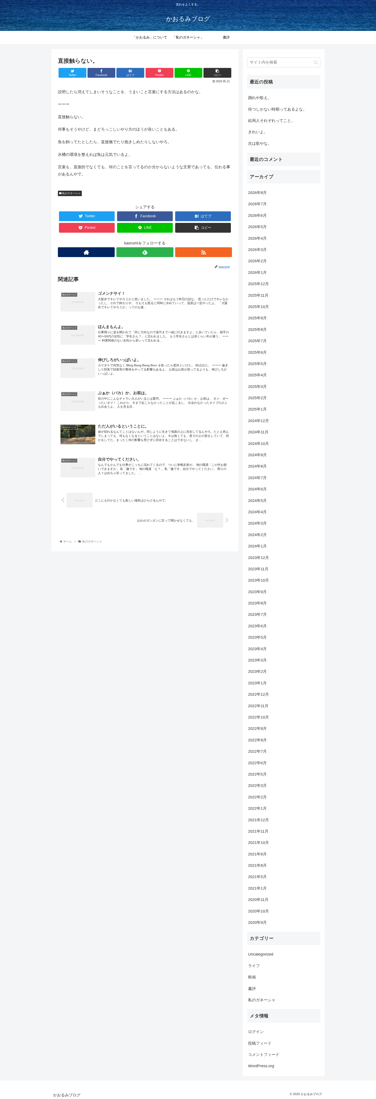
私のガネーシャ (71, 193)
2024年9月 (257, 455)
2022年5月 (257, 774)
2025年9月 (257, 318)
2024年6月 (257, 489)
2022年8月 (257, 740)
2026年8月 (257, 192)
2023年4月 (257, 649)
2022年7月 (257, 751)
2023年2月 (257, 671)
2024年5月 (257, 500)
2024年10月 (258, 443)
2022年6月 (257, 763)
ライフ (254, 966)
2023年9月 (257, 592)
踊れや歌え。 (260, 98)
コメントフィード (263, 1054)
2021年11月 (258, 831)
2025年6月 (257, 352)
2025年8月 (257, 329)
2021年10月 (258, 842)
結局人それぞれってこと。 (271, 120)
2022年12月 (258, 694)
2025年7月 (257, 341)
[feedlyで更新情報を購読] (144, 252)
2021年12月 (258, 820)
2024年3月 (257, 523)
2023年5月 (257, 637)
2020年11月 (258, 899)
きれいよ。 (258, 132)
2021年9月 (257, 854)
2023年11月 (258, 569)
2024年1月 (257, 546)
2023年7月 (257, 614)
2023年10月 (258, 580)
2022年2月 (257, 797)
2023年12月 (258, 557)
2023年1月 (257, 683)
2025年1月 (257, 409)
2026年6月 (257, 215)
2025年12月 (258, 284)
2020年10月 (258, 911)
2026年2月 (257, 261)
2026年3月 (257, 249)
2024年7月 (257, 478)
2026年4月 (257, 238)
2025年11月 (258, 295)
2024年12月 (258, 421)
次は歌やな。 (260, 143)
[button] (316, 62)
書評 (252, 988)
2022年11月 (258, 706)
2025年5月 (257, 364)
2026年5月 (257, 227)
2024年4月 (257, 512)
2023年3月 (257, 660)
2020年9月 (257, 922)
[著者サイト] (86, 252)
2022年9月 (257, 728)
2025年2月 (257, 398)
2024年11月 (258, 432)
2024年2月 (257, 535)
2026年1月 (257, 272)
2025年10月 (258, 307)
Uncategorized (260, 954)
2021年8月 (257, 865)
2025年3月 (257, 386)
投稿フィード (260, 1043)
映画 (252, 977)
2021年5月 (257, 877)
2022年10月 (258, 717)
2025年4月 (257, 375)
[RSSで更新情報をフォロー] (203, 252)
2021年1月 (257, 888)
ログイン (256, 1032)
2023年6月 (257, 626)
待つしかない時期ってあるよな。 (277, 109)
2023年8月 (257, 603)
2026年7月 (257, 204)
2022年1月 (257, 808)
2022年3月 (257, 785)
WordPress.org (261, 1066)
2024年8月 (257, 466)
